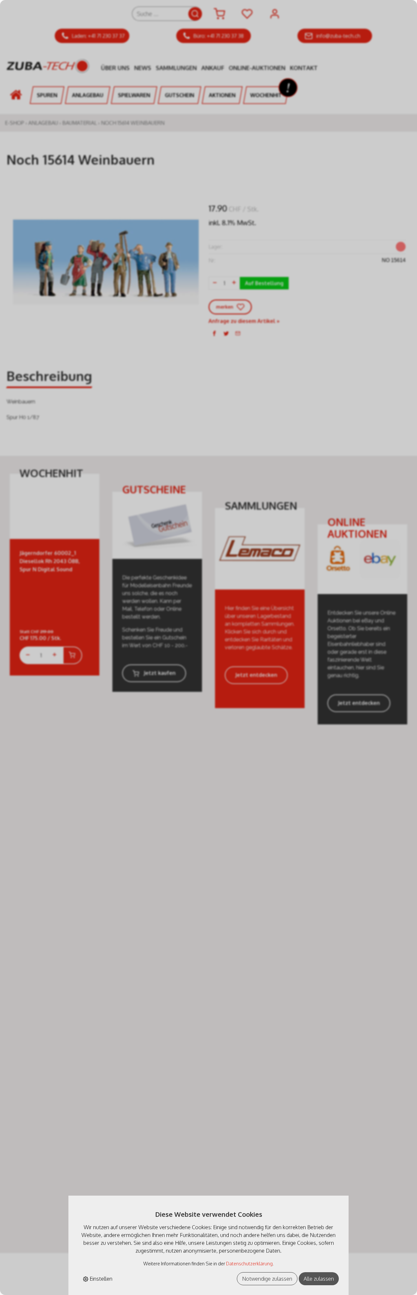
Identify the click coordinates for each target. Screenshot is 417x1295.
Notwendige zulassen (267, 1278)
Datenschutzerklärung (249, 1263)
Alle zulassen (319, 1278)
